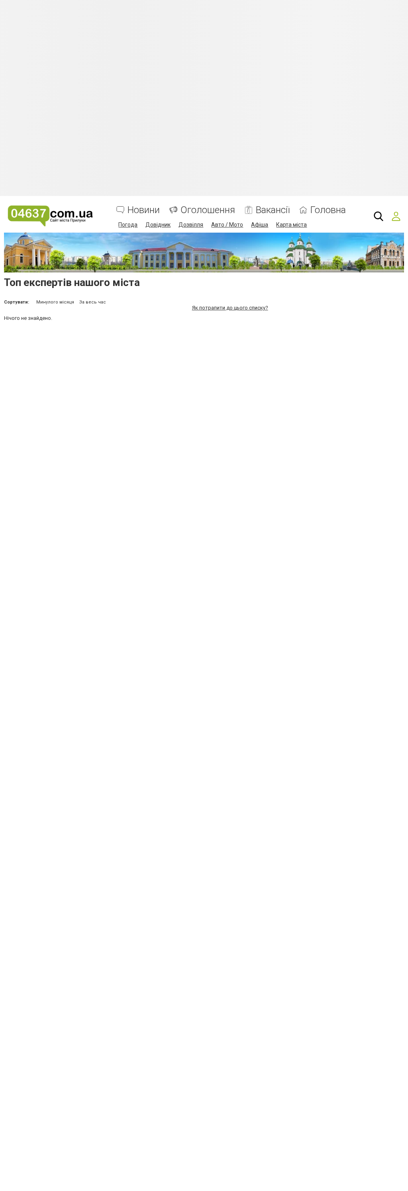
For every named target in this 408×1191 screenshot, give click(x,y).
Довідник (158, 224)
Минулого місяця (55, 302)
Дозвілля (190, 224)
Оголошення (207, 210)
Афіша (259, 224)
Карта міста (291, 224)
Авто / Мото (227, 224)
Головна (328, 210)
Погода (127, 224)
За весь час (92, 302)
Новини (144, 210)
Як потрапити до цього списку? (230, 308)
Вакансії (273, 210)
